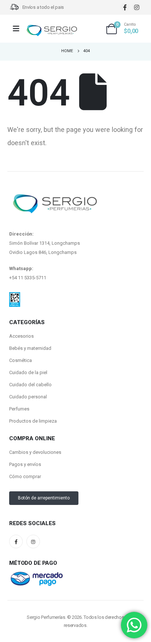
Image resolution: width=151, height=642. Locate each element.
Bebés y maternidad (30, 348)
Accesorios (21, 336)
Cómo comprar (25, 476)
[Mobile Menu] (18, 28)
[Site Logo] (51, 31)
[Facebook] (124, 7)
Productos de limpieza (33, 421)
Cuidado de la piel (28, 372)
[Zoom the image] (14, 297)
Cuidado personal (28, 396)
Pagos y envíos (25, 464)
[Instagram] (136, 7)
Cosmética (20, 360)
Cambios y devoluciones (35, 452)
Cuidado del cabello (30, 384)
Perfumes (19, 409)
